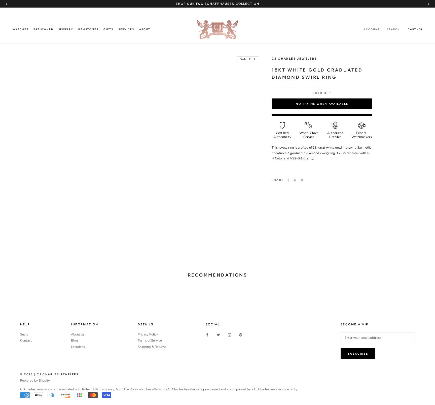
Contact (26, 340)
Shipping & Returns (152, 347)
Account (372, 29)
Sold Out (322, 93)
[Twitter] (294, 180)
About (144, 29)
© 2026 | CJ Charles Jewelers (49, 374)
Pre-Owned (43, 29)
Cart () (415, 29)
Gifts (108, 29)
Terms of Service (150, 340)
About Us (78, 334)
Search (393, 29)
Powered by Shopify (35, 380)
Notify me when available (322, 104)
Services (126, 29)
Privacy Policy (148, 334)
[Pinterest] (301, 180)
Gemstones (88, 29)
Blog (74, 340)
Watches (20, 29)
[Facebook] (288, 180)
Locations (78, 347)
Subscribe (358, 353)
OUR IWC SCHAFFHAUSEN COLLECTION (217, 3)
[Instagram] (229, 334)
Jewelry (65, 29)
